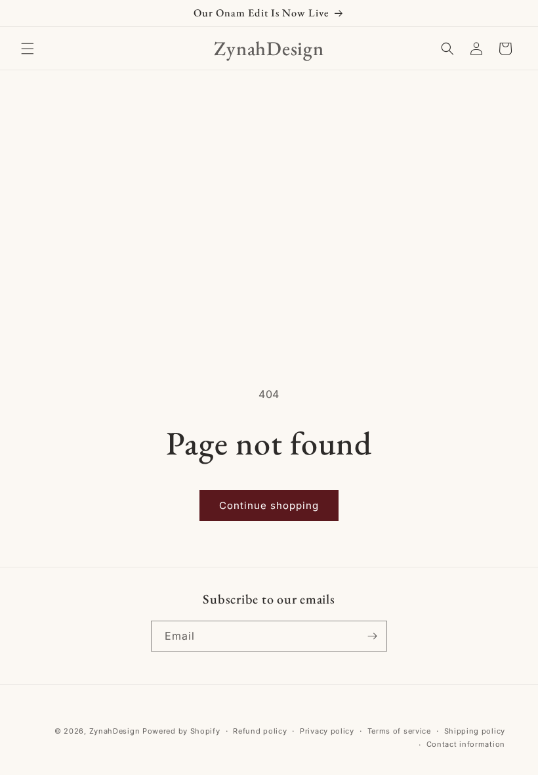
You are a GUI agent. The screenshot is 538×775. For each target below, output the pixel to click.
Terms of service (399, 731)
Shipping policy (475, 731)
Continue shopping (269, 505)
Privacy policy (327, 731)
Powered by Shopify (181, 731)
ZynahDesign (114, 731)
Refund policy (260, 731)
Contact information (465, 744)
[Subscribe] (372, 636)
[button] (27, 48)
